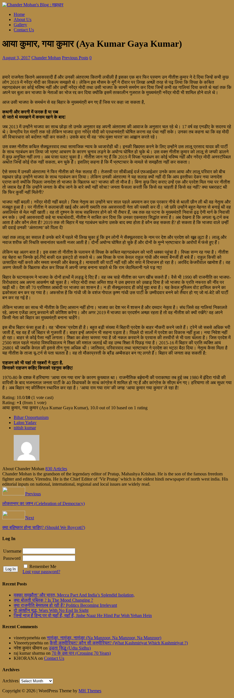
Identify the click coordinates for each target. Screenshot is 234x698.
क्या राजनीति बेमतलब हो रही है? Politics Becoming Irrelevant (65, 605)
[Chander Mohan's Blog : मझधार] (32, 4)
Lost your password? (41, 571)
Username (12, 551)
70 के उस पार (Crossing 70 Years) (81, 653)
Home (19, 14)
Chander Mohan (46, 57)
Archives (10, 680)
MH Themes (89, 690)
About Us (22, 19)
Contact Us (24, 29)
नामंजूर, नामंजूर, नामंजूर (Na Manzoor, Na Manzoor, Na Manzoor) (104, 637)
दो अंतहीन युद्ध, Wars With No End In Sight (51, 610)
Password (12, 558)
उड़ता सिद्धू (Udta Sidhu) (70, 648)
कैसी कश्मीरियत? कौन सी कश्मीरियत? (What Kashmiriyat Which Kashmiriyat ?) (119, 642)
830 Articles (56, 468)
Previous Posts (75, 57)
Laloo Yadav (25, 422)
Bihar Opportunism (31, 417)
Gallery (20, 24)
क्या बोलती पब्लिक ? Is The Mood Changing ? (53, 600)
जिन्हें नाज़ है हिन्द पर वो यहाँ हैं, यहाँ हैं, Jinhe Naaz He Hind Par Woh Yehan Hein (83, 615)
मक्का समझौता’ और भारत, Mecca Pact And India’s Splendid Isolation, (74, 595)
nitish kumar (25, 427)
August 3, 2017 (16, 57)
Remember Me (42, 566)
